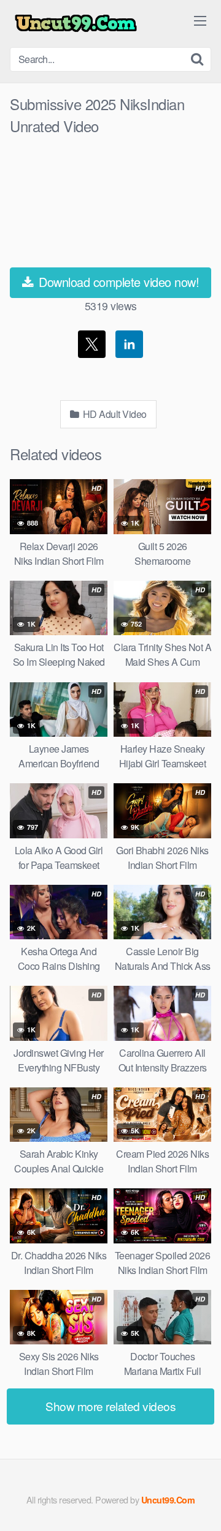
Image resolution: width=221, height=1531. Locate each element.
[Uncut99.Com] (76, 23)
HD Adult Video (113, 414)
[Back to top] (199, 1504)
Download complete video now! (118, 282)
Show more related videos (110, 1406)
